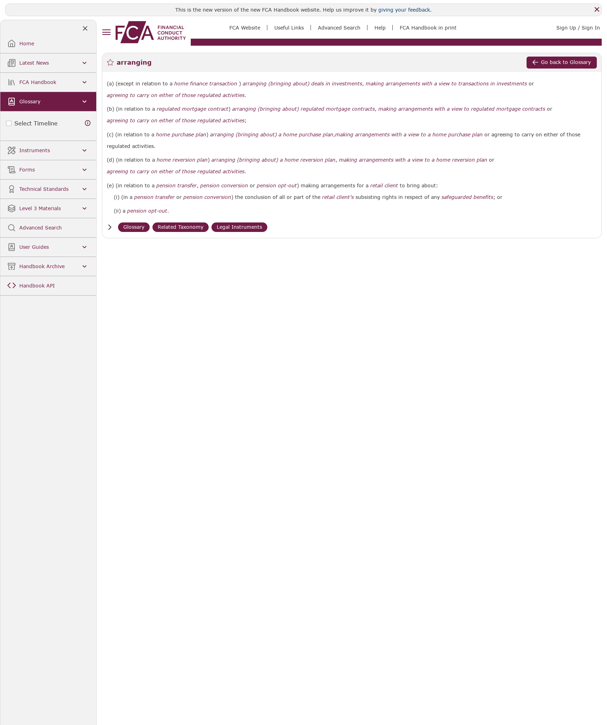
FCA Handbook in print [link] (428, 28)
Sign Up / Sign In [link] (578, 28)
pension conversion (224, 185)
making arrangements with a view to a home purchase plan (409, 134)
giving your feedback (404, 10)
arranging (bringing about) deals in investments (302, 83)
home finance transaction (205, 83)
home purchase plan (181, 134)
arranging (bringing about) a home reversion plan (273, 159)
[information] (88, 123)
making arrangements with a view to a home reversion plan (413, 159)
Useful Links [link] (289, 28)
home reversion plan (182, 159)
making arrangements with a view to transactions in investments (446, 83)
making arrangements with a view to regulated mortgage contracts (461, 108)
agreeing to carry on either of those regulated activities (175, 95)
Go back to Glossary (566, 62)
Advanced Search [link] (339, 28)
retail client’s (338, 197)
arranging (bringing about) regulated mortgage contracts (303, 108)
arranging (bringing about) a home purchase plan (271, 134)
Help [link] (380, 28)
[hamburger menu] (106, 32)
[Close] (597, 9)
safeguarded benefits (467, 197)
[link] (150, 32)
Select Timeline (36, 123)
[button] (109, 227)
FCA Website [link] (244, 28)
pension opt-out (277, 185)
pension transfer (176, 185)
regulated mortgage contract (192, 108)
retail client (384, 185)
